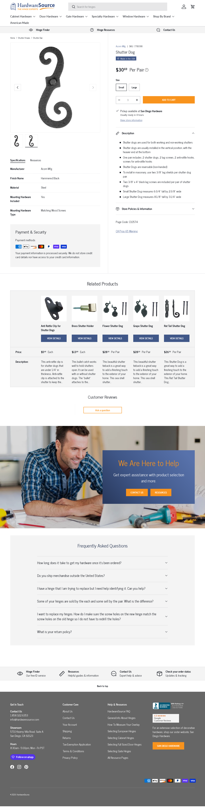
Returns (67, 738)
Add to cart (169, 100)
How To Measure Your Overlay (124, 724)
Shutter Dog (37, 38)
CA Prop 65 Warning (127, 231)
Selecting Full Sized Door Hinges (125, 744)
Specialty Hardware (103, 16)
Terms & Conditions (73, 751)
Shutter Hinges (24, 38)
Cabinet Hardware (21, 16)
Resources (161, 492)
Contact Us (137, 492)
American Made (19, 22)
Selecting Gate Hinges (119, 751)
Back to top (102, 686)
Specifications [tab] (17, 160)
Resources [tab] (35, 160)
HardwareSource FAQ (119, 711)
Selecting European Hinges (122, 731)
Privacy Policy (70, 757)
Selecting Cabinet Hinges (121, 738)
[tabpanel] (55, 192)
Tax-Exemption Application (77, 744)
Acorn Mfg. (121, 46)
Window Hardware (134, 16)
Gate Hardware (75, 16)
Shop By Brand (162, 16)
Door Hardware (49, 16)
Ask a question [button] (102, 410)
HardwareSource (23, 794)
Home (12, 38)
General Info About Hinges (121, 718)
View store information (131, 120)
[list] (55, 87)
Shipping (67, 731)
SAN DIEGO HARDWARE (168, 746)
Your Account (70, 724)
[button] (192, 6)
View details (54, 338)
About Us (68, 711)
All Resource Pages (118, 757)
